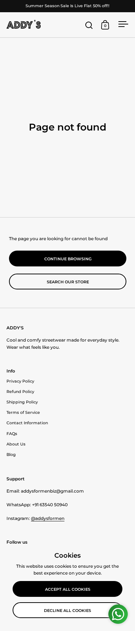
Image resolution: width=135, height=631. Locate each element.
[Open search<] (89, 25)
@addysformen (47, 518)
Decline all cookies (67, 610)
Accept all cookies (67, 589)
